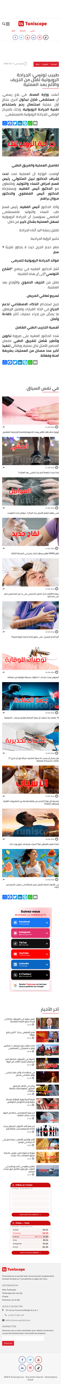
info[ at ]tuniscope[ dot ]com (18, 1320)
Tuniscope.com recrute (12, 1293)
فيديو (22, 30)
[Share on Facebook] (4, 427)
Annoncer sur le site (11, 1300)
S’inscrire (8, 1343)
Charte (5, 1296)
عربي (32, 30)
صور (13, 30)
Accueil (54, 64)
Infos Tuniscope (9, 1289)
